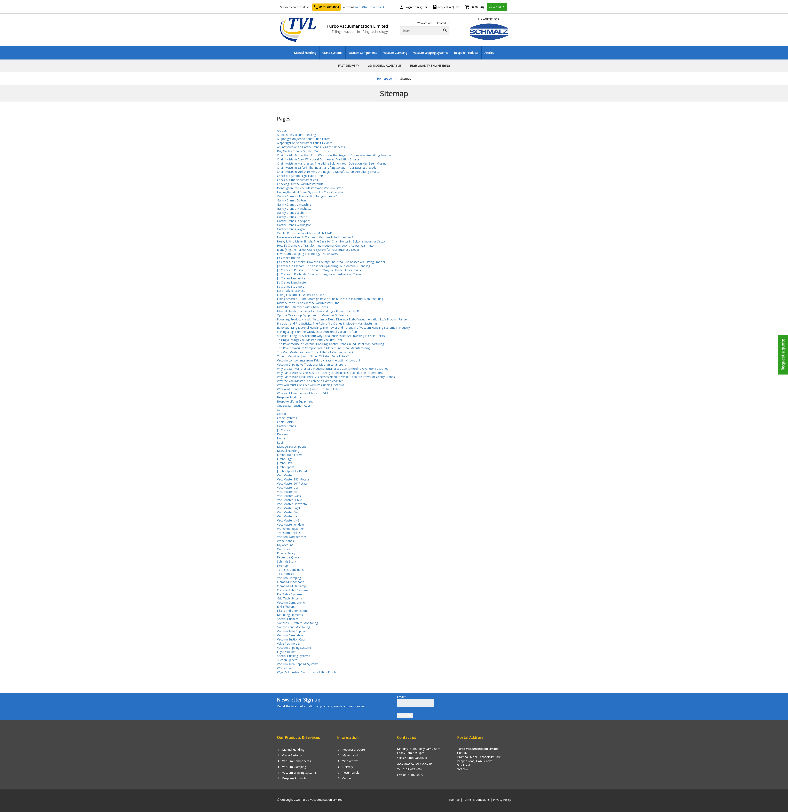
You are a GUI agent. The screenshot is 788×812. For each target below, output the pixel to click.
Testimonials (285, 574)
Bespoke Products (466, 53)
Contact (282, 414)
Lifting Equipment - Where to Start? (300, 295)
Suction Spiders (287, 660)
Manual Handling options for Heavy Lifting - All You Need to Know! (321, 311)
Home (281, 438)
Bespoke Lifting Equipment (295, 401)
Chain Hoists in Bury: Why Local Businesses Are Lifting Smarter (319, 159)
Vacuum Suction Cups (291, 639)
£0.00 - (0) (474, 7)
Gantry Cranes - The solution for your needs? (307, 196)
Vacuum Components (362, 53)
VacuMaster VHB (288, 520)
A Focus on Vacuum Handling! (296, 135)
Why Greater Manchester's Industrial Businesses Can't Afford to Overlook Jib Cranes (332, 369)
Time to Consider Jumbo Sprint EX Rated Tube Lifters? (313, 356)
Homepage (384, 78)
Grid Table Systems (290, 598)
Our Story (283, 549)
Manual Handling (305, 53)
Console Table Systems (292, 590)
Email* (401, 697)
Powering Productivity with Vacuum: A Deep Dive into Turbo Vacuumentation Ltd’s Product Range (342, 319)
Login (280, 442)
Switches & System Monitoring (297, 623)
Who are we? (424, 23)
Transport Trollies (289, 533)
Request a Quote (446, 7)
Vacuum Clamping (395, 53)
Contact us (443, 23)
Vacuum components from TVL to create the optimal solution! (318, 360)
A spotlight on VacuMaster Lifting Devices (304, 143)
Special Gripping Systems (293, 656)
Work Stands (285, 541)
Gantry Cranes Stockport (293, 221)
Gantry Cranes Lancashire (294, 204)
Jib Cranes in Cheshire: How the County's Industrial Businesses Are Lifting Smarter (331, 262)
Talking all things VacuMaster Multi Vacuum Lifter (309, 340)
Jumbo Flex (284, 463)
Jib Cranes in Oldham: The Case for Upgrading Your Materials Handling (323, 266)
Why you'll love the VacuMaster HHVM (302, 393)
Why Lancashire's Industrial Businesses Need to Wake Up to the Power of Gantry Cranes (336, 377)
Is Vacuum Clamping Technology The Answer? (307, 254)
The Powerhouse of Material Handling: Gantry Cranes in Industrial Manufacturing (330, 344)
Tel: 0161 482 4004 (409, 769)
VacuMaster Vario (288, 516)
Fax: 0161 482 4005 (410, 775)
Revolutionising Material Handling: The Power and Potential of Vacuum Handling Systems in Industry (343, 327)
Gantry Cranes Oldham (292, 213)
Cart (280, 410)
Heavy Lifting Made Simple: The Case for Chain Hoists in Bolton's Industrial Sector (331, 241)
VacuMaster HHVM (289, 500)
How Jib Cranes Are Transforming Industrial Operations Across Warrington (326, 245)
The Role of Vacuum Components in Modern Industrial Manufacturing (323, 348)
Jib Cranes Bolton (288, 258)
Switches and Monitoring (293, 627)
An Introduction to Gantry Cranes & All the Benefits (311, 147)
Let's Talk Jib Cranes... (291, 291)
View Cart (497, 7)
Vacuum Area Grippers (292, 631)
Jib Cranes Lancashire (291, 278)
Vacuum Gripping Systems (430, 53)
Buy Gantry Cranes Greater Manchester (303, 151)
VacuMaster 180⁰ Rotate (293, 479)
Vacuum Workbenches (292, 537)
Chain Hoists (285, 422)
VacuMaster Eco (288, 492)
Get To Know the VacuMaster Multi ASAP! (304, 233)
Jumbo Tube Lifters (289, 455)
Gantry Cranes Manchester (295, 208)
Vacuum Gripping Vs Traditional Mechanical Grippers (311, 364)
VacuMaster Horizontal (292, 504)
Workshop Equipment (291, 529)
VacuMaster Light (288, 508)
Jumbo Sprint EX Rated (292, 471)
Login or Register (413, 7)
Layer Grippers (286, 652)
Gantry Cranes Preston (292, 217)
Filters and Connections (292, 611)
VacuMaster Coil (288, 487)
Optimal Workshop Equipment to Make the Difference (312, 315)
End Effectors (286, 606)
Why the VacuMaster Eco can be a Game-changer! (310, 381)
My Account (285, 545)
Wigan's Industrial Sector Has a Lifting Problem (308, 672)
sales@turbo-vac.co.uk (370, 7)
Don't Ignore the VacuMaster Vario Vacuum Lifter (309, 188)
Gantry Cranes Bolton (291, 200)
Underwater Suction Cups (294, 405)
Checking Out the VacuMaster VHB (300, 184)
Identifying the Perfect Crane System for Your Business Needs (318, 250)
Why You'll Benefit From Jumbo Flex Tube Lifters (309, 389)
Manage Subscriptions (291, 446)
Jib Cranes (283, 430)
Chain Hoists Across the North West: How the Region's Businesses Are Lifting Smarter (334, 155)
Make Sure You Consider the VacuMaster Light (308, 303)
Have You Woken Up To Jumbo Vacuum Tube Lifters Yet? (315, 237)
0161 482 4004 (326, 7)
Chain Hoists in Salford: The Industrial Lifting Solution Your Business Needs (326, 167)
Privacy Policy (286, 553)
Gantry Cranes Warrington (294, 225)
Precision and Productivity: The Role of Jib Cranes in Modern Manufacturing (327, 323)
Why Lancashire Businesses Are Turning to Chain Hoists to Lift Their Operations (330, 373)
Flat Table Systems (289, 594)
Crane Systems (332, 53)
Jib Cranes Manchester (292, 282)
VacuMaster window (290, 524)
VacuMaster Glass (289, 496)
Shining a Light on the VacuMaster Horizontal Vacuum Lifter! (317, 332)
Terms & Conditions (290, 570)
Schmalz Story (286, 561)
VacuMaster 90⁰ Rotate (292, 483)
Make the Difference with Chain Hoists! (303, 307)
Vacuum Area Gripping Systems (297, 664)
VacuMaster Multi (288, 512)
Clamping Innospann (290, 582)
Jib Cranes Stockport (290, 286)
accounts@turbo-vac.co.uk (414, 763)
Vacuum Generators (290, 635)
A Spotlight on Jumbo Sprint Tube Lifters (303, 139)
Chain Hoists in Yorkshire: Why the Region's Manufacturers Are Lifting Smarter (328, 172)
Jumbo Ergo (285, 459)
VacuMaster (285, 475)
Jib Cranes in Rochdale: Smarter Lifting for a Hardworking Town (319, 274)
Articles (489, 53)
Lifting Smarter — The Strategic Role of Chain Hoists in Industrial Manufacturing (330, 299)
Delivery (282, 434)
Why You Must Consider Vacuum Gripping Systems (310, 385)
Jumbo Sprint (285, 467)
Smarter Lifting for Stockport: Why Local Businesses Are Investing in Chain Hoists (331, 336)
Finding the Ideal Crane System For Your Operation (311, 192)
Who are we (285, 668)
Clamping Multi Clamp (291, 586)
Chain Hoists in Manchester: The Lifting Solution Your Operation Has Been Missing (331, 163)
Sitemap (282, 565)
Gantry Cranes (286, 426)
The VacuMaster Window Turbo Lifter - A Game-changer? (315, 352)
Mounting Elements (290, 615)
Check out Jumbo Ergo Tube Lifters (300, 176)
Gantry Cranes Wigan (291, 229)
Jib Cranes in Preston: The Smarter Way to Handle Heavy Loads (319, 270)
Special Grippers (287, 619)
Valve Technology (288, 643)
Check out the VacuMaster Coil (297, 180)
